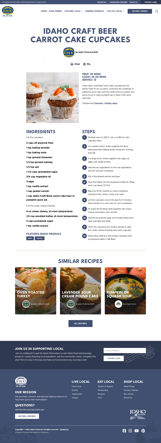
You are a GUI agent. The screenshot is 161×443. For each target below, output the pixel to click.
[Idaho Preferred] (8, 11)
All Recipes (80, 324)
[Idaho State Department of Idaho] (138, 414)
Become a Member (139, 11)
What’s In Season (105, 386)
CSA (100, 398)
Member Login (151, 2)
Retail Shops (129, 386)
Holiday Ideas (110, 103)
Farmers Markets (94, 11)
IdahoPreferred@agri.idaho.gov (29, 409)
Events (75, 390)
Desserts (99, 103)
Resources (102, 2)
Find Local (76, 386)
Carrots (39, 238)
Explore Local (73, 11)
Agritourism (77, 394)
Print (77, 64)
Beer (30, 238)
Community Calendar (118, 2)
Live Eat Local (115, 11)
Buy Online (129, 394)
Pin (88, 64)
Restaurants (103, 390)
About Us (133, 2)
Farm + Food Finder (51, 11)
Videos (75, 398)
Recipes (101, 394)
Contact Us (64, 429)
